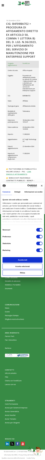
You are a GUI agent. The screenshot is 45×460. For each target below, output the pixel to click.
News (7, 308)
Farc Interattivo (11, 340)
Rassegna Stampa (11, 315)
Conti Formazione (11, 404)
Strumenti (8, 288)
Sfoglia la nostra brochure (14, 319)
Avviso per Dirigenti (12, 423)
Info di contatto (10, 373)
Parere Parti (9, 336)
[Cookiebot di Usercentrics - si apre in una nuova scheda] (28, 185)
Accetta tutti (22, 260)
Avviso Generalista (12, 411)
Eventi (7, 312)
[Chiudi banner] (41, 186)
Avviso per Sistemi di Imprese (16, 408)
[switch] (39, 236)
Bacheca (8, 348)
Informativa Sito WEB (10, 455)
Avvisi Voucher (10, 415)
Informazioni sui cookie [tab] (33, 192)
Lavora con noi (10, 384)
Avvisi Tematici (10, 419)
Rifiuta (22, 273)
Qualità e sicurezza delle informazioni (13, 458)
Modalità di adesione (12, 281)
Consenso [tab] (6, 192)
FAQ (6, 377)
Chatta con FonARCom (13, 381)
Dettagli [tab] (17, 192)
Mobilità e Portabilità (12, 285)
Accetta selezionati (22, 266)
